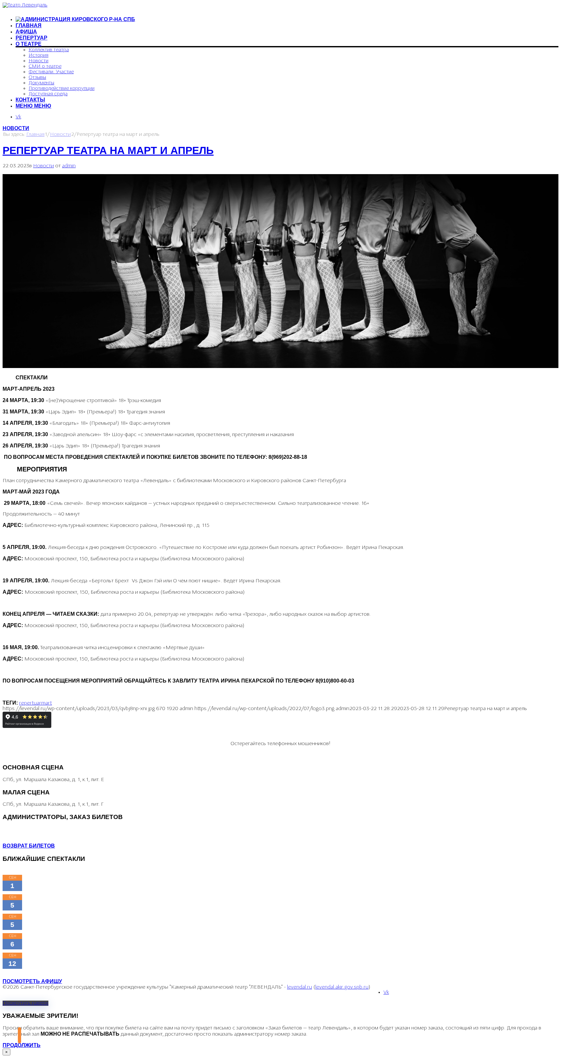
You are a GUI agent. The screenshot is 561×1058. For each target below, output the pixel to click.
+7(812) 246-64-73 (24, 835)
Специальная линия (53, 755)
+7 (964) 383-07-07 (25, 829)
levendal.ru (299, 987)
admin (69, 166)
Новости (16, 128)
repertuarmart (35, 703)
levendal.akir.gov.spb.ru (341, 987)
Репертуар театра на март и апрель (108, 150)
